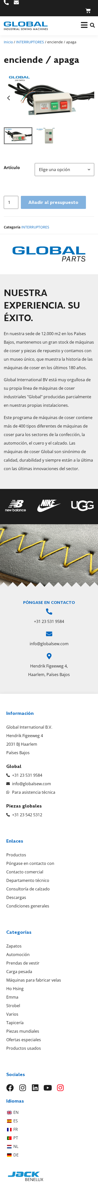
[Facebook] (10, 1088)
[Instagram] (22, 1088)
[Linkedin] (35, 1088)
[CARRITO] (88, 10)
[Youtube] (48, 1088)
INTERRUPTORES (30, 42)
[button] (92, 25)
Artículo (12, 167)
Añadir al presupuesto (53, 202)
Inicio (8, 42)
